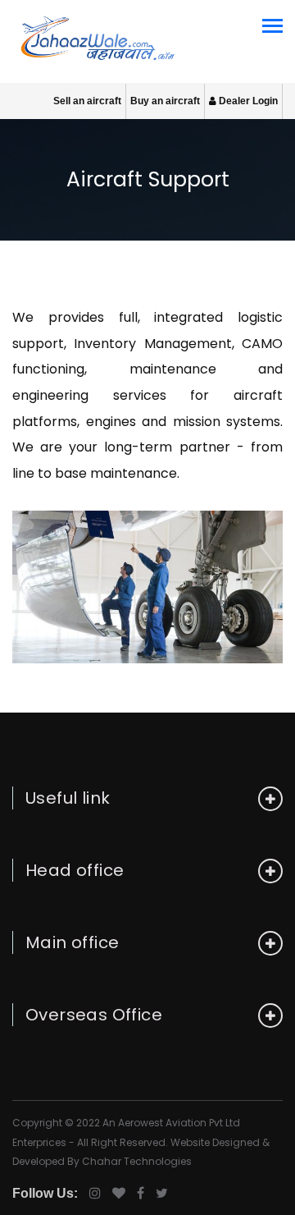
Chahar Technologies (137, 1161)
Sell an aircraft (87, 101)
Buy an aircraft (165, 101)
